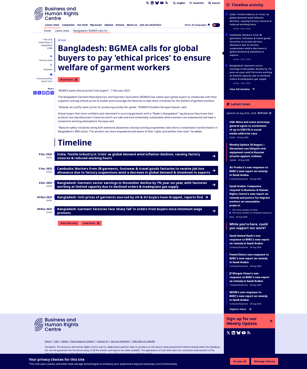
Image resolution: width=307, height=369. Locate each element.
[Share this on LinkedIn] (43, 93)
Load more (89, 223)
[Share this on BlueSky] (48, 93)
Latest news (52, 24)
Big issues (96, 24)
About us (132, 24)
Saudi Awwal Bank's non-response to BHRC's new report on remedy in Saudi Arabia (249, 239)
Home (47, 30)
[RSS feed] (167, 3)
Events (48, 341)
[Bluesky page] (157, 3)
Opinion (108, 24)
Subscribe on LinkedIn (143, 341)
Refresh (263, 113)
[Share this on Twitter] (39, 93)
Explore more (238, 309)
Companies (68, 24)
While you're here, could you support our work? (248, 226)
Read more (66, 79)
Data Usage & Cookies (82, 341)
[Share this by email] (52, 93)
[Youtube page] (162, 3)
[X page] (147, 3)
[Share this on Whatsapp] (35, 93)
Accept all (239, 361)
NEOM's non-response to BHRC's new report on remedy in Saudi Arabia (248, 296)
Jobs (56, 341)
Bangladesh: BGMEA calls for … (91, 30)
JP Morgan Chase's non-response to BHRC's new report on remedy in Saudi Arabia (249, 277)
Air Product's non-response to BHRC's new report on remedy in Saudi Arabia (248, 171)
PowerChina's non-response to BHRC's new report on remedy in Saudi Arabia (249, 258)
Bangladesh (48, 69)
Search (216, 2)
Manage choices (264, 361)
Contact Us (102, 341)
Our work (82, 24)
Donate (120, 24)
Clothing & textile (45, 60)
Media (64, 341)
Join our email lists (150, 24)
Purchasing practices (44, 78)
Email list (198, 2)
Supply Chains (46, 81)
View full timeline (240, 89)
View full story (68, 223)
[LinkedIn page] (152, 3)
